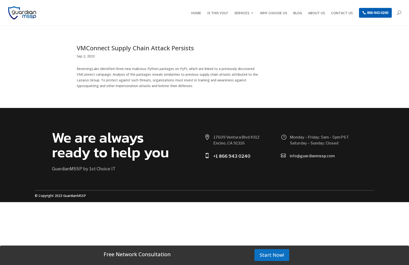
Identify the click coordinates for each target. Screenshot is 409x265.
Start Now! (272, 255)
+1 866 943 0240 (231, 156)
